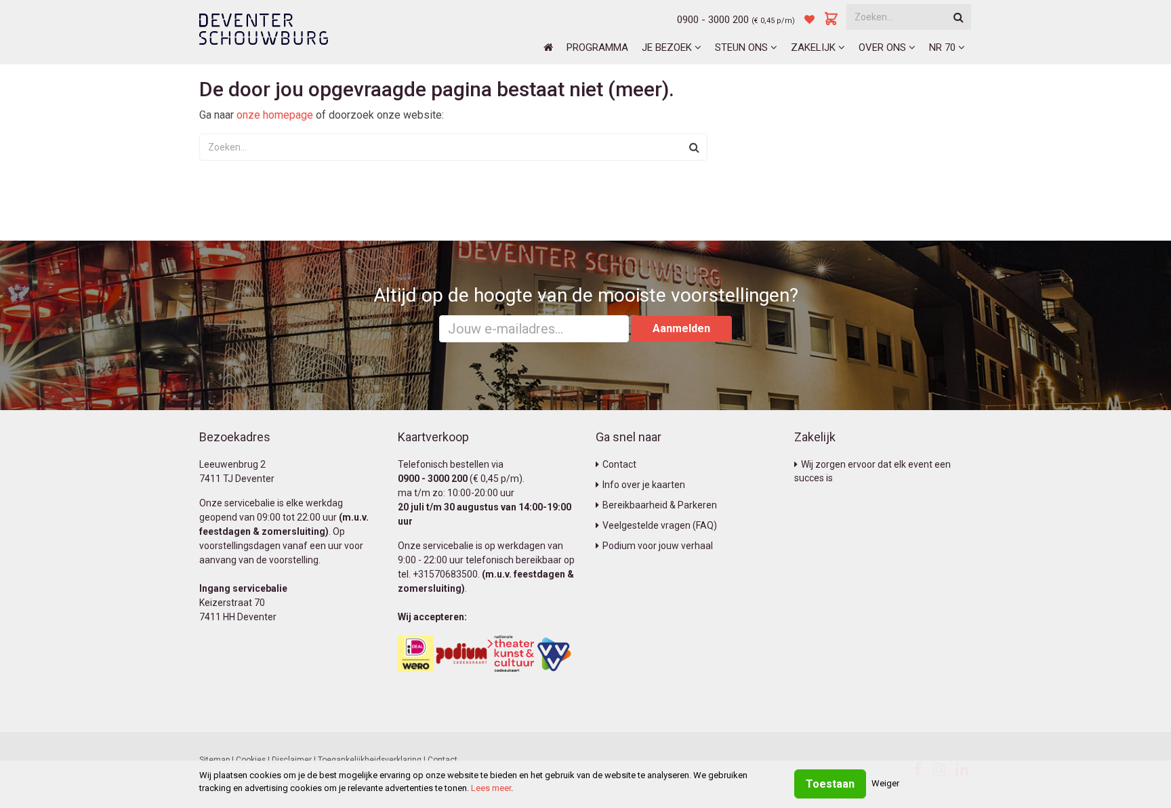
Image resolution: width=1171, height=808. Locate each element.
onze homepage (275, 114)
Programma (597, 47)
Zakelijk (814, 47)
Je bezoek (668, 47)
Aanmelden (681, 328)
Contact (619, 464)
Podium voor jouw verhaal (657, 545)
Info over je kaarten (643, 484)
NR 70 (943, 47)
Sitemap (214, 760)
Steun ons (743, 47)
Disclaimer (292, 760)
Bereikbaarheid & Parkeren (659, 505)
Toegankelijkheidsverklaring (370, 760)
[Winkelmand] (831, 20)
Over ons (884, 47)
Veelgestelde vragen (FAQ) (659, 525)
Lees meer (491, 788)
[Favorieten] (809, 20)
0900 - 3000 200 (713, 20)
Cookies (251, 760)
